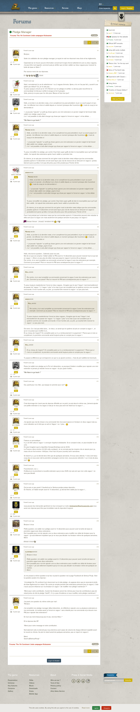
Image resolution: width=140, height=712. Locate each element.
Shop (79, 8)
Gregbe (16, 88)
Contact (53, 688)
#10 (98, 362)
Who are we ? (56, 680)
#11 (98, 381)
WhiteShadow (16, 554)
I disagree (106, 708)
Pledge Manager (21, 32)
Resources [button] (49, 8)
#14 (98, 437)
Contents (11, 688)
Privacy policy (56, 686)
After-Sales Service (58, 691)
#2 (98, 81)
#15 (98, 465)
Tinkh (16, 407)
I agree (96, 708)
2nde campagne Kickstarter (41, 35)
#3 (98, 99)
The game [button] (33, 8)
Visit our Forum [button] (117, 99)
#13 (98, 418)
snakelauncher (16, 175)
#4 (98, 125)
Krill (16, 234)
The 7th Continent (23, 35)
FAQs (31, 680)
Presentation (12, 680)
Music (31, 686)
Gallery (10, 691)
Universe (11, 683)
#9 (98, 340)
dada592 (16, 509)
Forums (65, 8)
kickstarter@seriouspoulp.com (81, 506)
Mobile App (33, 694)
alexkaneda (16, 528)
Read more (86, 708)
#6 (98, 227)
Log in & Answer (54, 661)
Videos (31, 683)
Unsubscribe (108, 683)
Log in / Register (127, 8)
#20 (98, 598)
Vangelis (16, 57)
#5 (98, 167)
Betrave (16, 605)
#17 (98, 502)
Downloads (33, 688)
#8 (98, 294)
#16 (98, 484)
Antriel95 (16, 444)
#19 (98, 547)
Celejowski (16, 425)
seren (16, 132)
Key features (12, 686)
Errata (31, 691)
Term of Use (55, 683)
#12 (98, 400)
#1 (98, 50)
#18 (98, 521)
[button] (101, 4)
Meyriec (16, 106)
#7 (98, 267)
